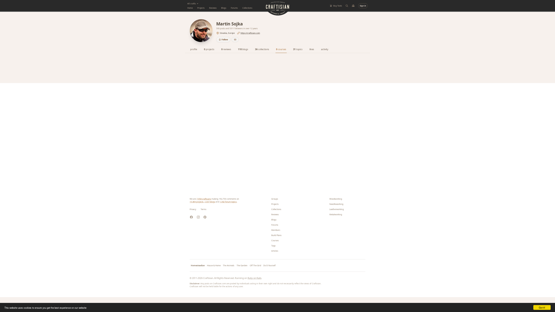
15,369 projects (197, 201)
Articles (274, 250)
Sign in (363, 5)
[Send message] (235, 39)
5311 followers (236, 28)
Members (275, 230)
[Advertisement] (276, 135)
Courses (275, 240)
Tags (273, 245)
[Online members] (353, 5)
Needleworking (336, 204)
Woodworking (335, 198)
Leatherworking (336, 209)
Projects (201, 7)
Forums (234, 7)
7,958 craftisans (204, 198)
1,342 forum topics (228, 201)
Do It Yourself (269, 265)
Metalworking (335, 214)
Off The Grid (255, 265)
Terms (203, 209)
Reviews (213, 7)
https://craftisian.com (250, 33)
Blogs (223, 7)
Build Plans (276, 235)
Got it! (542, 307)
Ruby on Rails (254, 278)
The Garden (242, 265)
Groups (274, 198)
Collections (247, 7)
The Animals (228, 265)
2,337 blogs (210, 201)
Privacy (193, 209)
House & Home (214, 265)
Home (190, 7)
